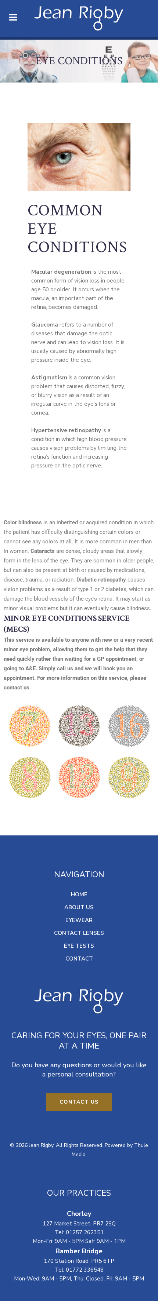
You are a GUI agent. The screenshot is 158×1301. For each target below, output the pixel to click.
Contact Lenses (79, 933)
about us (79, 907)
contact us (79, 1101)
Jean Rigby (41, 1145)
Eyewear (79, 920)
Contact (79, 958)
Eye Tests (79, 946)
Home (79, 894)
